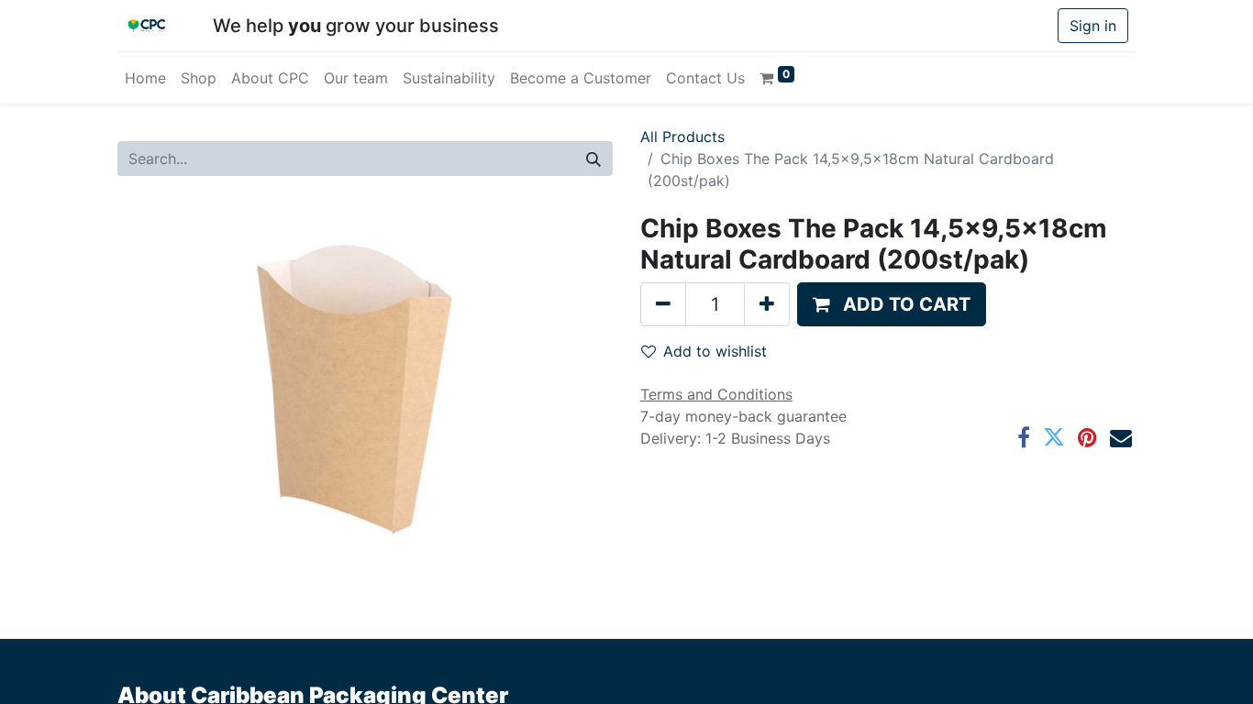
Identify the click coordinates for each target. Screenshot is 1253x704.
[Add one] (767, 304)
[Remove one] (663, 304)
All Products (682, 136)
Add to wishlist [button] (715, 351)
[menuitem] (145, 78)
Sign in (1093, 25)
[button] (891, 304)
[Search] (593, 158)
